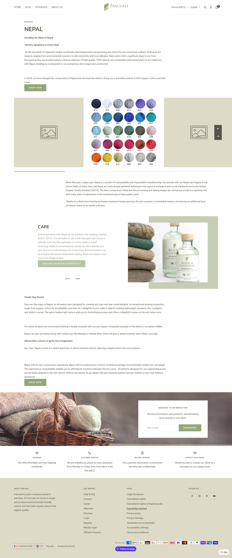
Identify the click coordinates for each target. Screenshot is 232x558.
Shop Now (35, 88)
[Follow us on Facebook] (192, 496)
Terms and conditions (138, 532)
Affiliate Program (92, 532)
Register (88, 522)
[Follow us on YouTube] (214, 496)
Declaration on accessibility (141, 522)
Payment (88, 513)
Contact (88, 499)
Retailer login (90, 527)
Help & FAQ (89, 494)
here (61, 258)
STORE (17, 7)
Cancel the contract (137, 508)
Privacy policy (134, 513)
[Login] (211, 7)
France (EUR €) (178, 7)
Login (86, 518)
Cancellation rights (136, 499)
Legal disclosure (135, 494)
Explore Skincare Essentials (62, 263)
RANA (159, 326)
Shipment (88, 508)
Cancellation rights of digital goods (144, 503)
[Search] (205, 7)
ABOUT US (57, 7)
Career (87, 503)
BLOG (28, 7)
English (194, 7)
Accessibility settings (138, 527)
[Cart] (216, 7)
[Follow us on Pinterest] (207, 496)
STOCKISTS (41, 7)
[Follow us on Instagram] (199, 496)
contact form (203, 466)
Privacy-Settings (135, 518)
